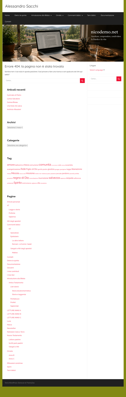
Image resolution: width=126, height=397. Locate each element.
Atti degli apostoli (14, 221)
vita (38, 183)
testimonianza (26, 183)
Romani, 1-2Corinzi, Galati (22, 244)
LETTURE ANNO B (14, 314)
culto (59, 165)
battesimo (19, 165)
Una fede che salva (14, 106)
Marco (9, 325)
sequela (69, 178)
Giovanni (10, 268)
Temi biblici (91, 15)
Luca (9, 321)
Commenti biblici (74, 15)
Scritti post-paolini (16, 343)
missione (30, 173)
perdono (65, 173)
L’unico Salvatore (13, 99)
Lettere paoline (15, 339)
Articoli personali (13, 202)
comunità (45, 164)
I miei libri (10, 275)
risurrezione (43, 178)
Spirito (18, 182)
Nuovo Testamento (14, 335)
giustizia (51, 169)
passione (53, 173)
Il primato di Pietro (14, 95)
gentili (40, 169)
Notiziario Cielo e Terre (16, 332)
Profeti (13, 302)
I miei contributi (13, 271)
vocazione (43, 183)
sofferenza (77, 178)
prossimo (10, 178)
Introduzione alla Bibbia (40, 15)
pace (48, 173)
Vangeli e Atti (14, 347)
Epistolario (14, 236)
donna (63, 165)
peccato (59, 173)
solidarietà (10, 183)
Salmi (9, 367)
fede (23, 169)
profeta (77, 173)
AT (8, 205)
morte (37, 173)
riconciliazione (33, 178)
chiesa (26, 165)
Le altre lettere (18, 241)
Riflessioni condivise (15, 363)
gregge (57, 169)
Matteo (15, 253)
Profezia (12, 213)
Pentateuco (14, 299)
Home (7, 15)
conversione (54, 165)
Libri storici (14, 287)
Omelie (58, 15)
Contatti (8, 22)
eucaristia (69, 165)
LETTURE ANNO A (14, 310)
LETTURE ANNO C (14, 318)
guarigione (63, 169)
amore (11, 164)
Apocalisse (14, 233)
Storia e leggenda (19, 294)
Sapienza (63, 178)
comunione (34, 165)
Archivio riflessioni (14, 109)
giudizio (44, 169)
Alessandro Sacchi (21, 6)
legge (69, 169)
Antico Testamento (16, 283)
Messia (15, 173)
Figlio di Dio (32, 169)
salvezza (54, 177)
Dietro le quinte (20, 15)
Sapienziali (14, 306)
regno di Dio (21, 177)
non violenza (43, 173)
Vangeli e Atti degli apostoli (21, 248)
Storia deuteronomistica (21, 291)
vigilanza (34, 183)
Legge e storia (14, 210)
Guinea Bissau (12, 102)
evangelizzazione (13, 169)
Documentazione (107, 15)
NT (10, 229)
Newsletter (11, 328)
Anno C (11, 359)
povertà (72, 173)
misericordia (22, 173)
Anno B (11, 355)
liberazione (77, 169)
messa (9, 173)
